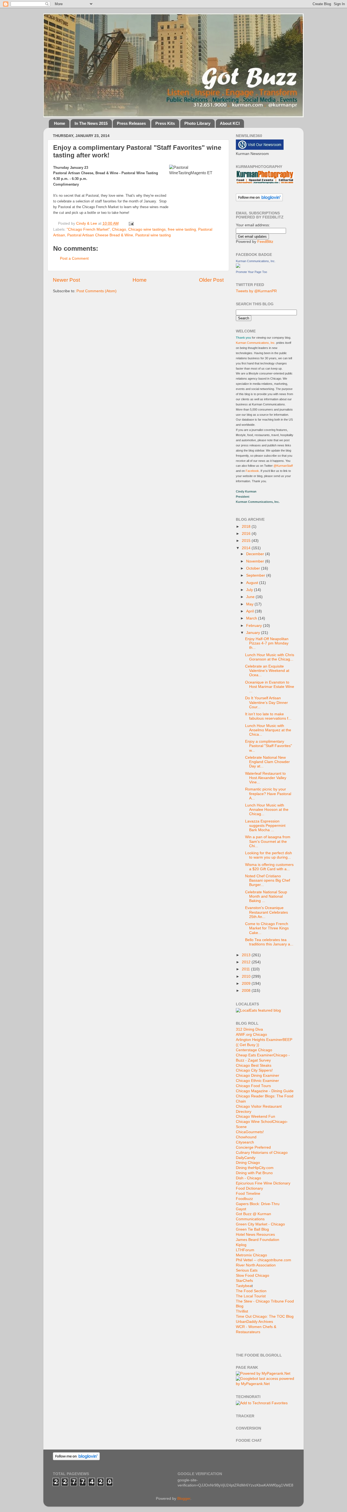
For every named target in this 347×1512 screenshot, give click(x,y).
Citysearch (245, 1142)
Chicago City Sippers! (254, 1070)
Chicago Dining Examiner (257, 1075)
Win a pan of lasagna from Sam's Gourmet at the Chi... (267, 841)
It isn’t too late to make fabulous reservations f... (268, 716)
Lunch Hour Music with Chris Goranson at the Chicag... (269, 657)
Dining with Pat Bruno (254, 1173)
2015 (247, 541)
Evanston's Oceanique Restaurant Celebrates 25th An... (266, 912)
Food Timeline (248, 1194)
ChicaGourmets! (250, 1132)
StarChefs (244, 1281)
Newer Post (66, 280)
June (251, 597)
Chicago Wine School (254, 1122)
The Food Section (251, 1291)
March (252, 618)
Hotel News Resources (255, 1235)
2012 (247, 962)
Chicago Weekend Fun (255, 1116)
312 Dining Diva (249, 1029)
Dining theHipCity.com (255, 1168)
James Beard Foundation (257, 1240)
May (250, 604)
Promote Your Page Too (251, 272)
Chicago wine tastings (147, 229)
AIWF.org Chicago (251, 1035)
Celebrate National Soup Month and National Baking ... (266, 896)
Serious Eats (247, 1270)
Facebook (252, 470)
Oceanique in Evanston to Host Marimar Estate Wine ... (269, 686)
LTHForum (245, 1250)
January (253, 633)
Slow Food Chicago (252, 1275)
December (255, 554)
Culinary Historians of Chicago (262, 1153)
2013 (247, 955)
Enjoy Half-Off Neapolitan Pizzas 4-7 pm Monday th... (266, 643)
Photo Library (197, 123)
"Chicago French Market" (88, 229)
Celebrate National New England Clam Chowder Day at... (267, 761)
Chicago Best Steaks (253, 1065)
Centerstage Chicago (254, 1050)
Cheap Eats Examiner (254, 1055)
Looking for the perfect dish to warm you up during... (268, 855)
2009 (247, 983)
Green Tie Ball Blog (252, 1229)
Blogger (183, 1499)
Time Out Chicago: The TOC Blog (265, 1316)
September (256, 575)
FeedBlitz (265, 242)
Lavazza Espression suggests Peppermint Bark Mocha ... (265, 825)
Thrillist (242, 1311)
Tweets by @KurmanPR (256, 291)
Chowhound (246, 1137)
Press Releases (131, 123)
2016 (247, 534)
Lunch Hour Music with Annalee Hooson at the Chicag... (266, 809)
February (254, 626)
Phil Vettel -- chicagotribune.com (263, 1260)
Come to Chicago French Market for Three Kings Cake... (267, 928)
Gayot (241, 1209)
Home (59, 123)
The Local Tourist (251, 1296)
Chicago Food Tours (253, 1086)
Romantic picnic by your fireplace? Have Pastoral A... (268, 793)
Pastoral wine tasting (153, 235)
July (250, 590)
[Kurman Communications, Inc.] (238, 267)
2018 (247, 527)
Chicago (119, 229)
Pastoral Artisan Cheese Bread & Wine (100, 235)
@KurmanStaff (283, 465)
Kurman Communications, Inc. (255, 261)
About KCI (230, 123)
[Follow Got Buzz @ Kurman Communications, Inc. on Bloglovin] (259, 200)
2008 (247, 991)
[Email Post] (130, 223)
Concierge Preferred (253, 1147)
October (253, 568)
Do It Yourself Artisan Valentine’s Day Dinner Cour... (266, 702)
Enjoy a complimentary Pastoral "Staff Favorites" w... (268, 745)
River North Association (256, 1265)
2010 (247, 976)
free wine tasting (182, 229)
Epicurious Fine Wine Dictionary (263, 1183)
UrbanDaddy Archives (254, 1322)
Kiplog (241, 1245)
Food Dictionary (249, 1188)
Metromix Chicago (251, 1255)
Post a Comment (74, 258)
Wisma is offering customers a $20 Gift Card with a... (269, 867)
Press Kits (165, 123)
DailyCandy (245, 1158)
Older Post (211, 280)
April (250, 611)
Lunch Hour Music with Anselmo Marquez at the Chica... (268, 730)
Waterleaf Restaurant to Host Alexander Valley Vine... (265, 777)
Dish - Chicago (248, 1178)
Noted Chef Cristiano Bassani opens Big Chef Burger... (267, 880)
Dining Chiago (248, 1163)
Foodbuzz (244, 1199)
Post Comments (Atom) (96, 291)
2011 (246, 969)
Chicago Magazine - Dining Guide (265, 1091)
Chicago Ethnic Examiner (257, 1081)
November (255, 561)
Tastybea (244, 1286)
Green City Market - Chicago (260, 1224)
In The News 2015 (91, 123)
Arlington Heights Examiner (259, 1040)
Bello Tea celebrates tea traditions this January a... (269, 942)
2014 (247, 548)
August (252, 583)
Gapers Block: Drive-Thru (257, 1204)
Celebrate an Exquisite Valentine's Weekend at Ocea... (267, 670)
